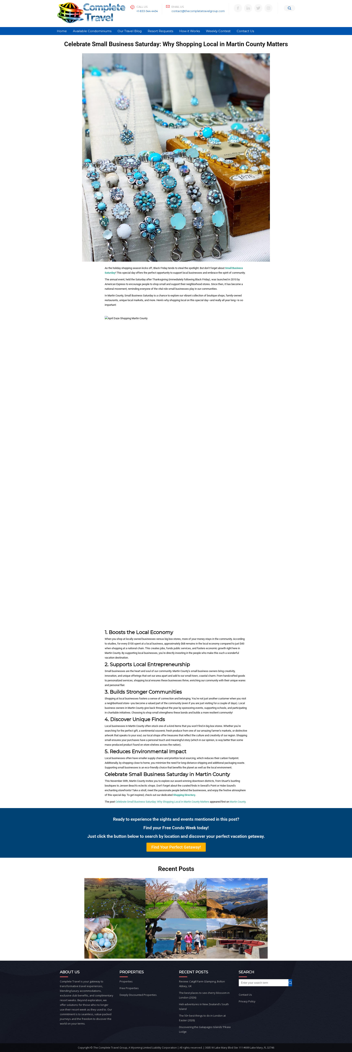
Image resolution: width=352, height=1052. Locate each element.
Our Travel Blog (130, 31)
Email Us (178, 6)
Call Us (142, 6)
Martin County (237, 801)
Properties (126, 981)
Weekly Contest (218, 31)
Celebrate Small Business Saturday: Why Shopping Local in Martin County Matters (162, 801)
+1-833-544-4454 (147, 11)
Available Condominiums (92, 31)
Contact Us (245, 31)
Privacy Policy (247, 1001)
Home (62, 31)
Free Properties (129, 988)
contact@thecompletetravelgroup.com (198, 11)
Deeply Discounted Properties (138, 995)
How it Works (189, 31)
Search (292, 982)
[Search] (289, 8)
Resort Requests (160, 31)
